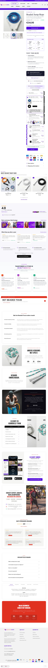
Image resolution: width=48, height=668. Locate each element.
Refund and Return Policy (23, 640)
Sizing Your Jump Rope (36, 636)
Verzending (17, 584)
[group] (24, 225)
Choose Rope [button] (35, 106)
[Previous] (44, 174)
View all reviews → (43, 220)
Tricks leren (29, 584)
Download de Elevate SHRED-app (35, 479)
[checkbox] (36, 126)
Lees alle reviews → (24, 526)
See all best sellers (24, 199)
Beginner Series (35, 634)
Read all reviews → (4, 211)
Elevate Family (35, 584)
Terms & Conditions (22, 632)
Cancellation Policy (22, 638)
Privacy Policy (21, 634)
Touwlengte (23, 584)
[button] (45, 4)
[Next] (46, 174)
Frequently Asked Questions (36, 638)
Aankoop (11, 584)
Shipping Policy (22, 636)
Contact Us (34, 632)
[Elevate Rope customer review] (7, 225)
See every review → (43, 232)
